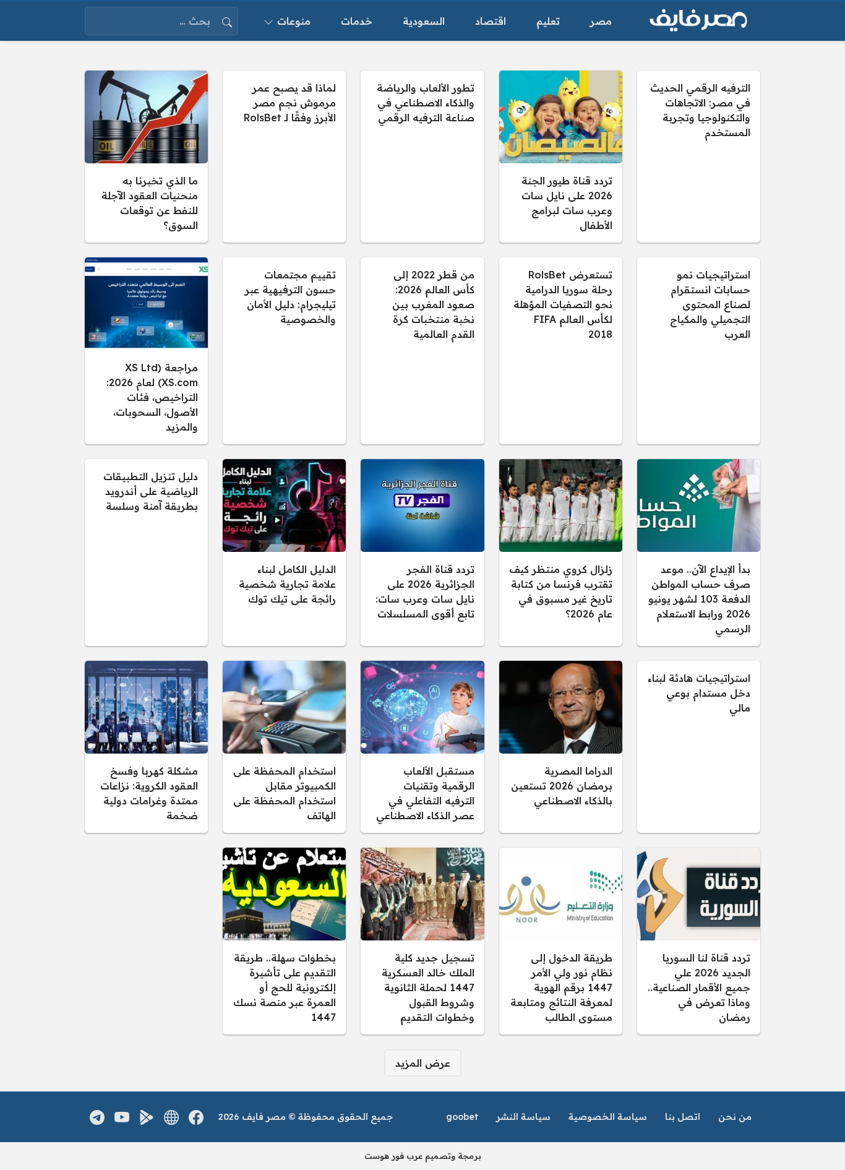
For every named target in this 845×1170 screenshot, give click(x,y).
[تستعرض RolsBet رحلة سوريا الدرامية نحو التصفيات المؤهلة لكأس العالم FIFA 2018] (560, 350)
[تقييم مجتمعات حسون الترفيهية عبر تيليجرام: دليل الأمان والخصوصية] (284, 350)
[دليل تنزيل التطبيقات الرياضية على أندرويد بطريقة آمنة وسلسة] (146, 552)
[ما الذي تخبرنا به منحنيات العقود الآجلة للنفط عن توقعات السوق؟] (146, 157)
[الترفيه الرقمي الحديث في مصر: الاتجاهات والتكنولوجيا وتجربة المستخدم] (698, 157)
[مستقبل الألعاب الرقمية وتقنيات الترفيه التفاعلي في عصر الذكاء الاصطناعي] (422, 747)
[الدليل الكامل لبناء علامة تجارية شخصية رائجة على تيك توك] (284, 552)
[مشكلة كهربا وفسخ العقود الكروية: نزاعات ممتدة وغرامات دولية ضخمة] (146, 747)
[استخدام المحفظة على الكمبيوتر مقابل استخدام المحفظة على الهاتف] (284, 747)
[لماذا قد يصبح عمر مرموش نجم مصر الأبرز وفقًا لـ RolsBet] (284, 157)
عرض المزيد (422, 1063)
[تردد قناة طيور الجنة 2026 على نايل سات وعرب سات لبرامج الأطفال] (560, 157)
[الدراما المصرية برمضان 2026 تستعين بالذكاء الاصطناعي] (560, 747)
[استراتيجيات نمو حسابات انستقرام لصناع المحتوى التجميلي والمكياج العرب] (698, 350)
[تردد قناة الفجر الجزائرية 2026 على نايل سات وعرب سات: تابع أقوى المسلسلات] (422, 552)
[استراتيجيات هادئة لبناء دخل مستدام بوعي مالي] (698, 747)
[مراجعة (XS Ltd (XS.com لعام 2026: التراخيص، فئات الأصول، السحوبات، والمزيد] (146, 350)
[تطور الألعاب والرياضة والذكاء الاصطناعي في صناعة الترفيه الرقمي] (422, 157)
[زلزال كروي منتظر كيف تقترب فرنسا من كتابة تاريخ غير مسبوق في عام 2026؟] (560, 552)
